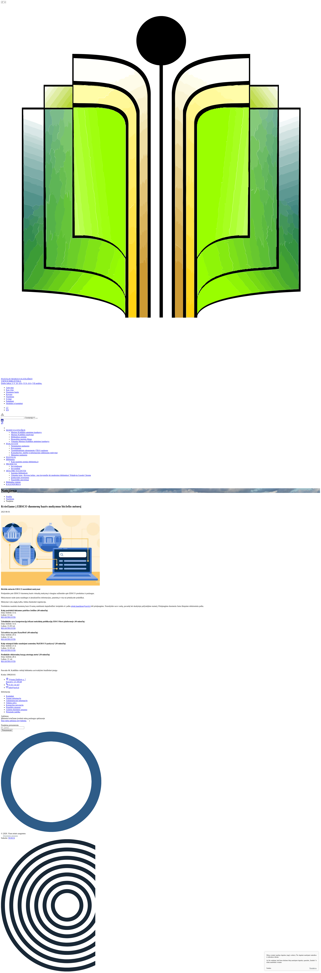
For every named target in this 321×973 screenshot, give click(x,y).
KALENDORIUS (13, 484)
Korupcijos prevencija (14, 705)
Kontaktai (10, 696)
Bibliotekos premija (18, 437)
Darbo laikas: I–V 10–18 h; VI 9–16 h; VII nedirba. (21, 383)
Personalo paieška (13, 712)
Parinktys (313, 968)
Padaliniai (10, 401)
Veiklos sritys (11, 703)
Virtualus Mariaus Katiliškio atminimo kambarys (30, 441)
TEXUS (11, 838)
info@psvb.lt (14, 687)
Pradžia (9, 497)
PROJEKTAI (11, 464)
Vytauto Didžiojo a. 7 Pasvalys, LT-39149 (16, 680)
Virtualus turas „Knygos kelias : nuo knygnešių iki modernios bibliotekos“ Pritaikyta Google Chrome (51, 475)
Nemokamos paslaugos (20, 446)
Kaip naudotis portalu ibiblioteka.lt (24, 462)
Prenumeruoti (7, 730)
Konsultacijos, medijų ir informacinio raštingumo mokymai (34, 453)
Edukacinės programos (20, 477)
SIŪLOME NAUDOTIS (16, 471)
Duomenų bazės (12, 392)
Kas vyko (10, 390)
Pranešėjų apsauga (13, 707)
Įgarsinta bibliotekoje (19, 473)
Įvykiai (9, 399)
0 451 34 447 (14, 685)
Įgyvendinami (16, 466)
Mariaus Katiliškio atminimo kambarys (26, 432)
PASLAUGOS (12, 444)
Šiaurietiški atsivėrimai (20, 480)
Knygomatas (16, 448)
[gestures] (2, 424)
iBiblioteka (10, 459)
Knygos (9, 394)
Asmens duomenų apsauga (16, 710)
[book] (2, 421)
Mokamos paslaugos (19, 455)
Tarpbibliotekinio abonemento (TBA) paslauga (29, 450)
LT (7, 408)
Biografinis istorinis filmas (21, 439)
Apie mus (10, 388)
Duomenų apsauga (10, 836)
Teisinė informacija (13, 698)
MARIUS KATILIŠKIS (15, 430)
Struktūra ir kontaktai (14, 403)
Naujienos (10, 397)
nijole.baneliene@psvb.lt (81, 606)
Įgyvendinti (15, 468)
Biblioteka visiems (13, 482)
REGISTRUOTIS (8, 617)
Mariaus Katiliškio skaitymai (22, 435)
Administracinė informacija (16, 701)
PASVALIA (11, 457)
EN (7, 410)
